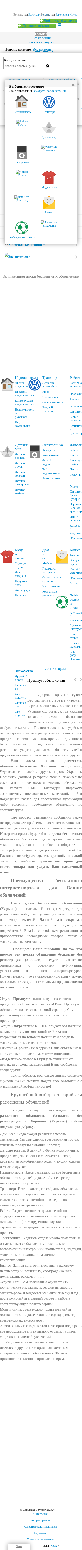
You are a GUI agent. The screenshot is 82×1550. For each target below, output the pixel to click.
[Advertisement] (41, 329)
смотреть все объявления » (51, 91)
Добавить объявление (60, 21)
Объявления (41, 38)
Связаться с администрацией (40, 1526)
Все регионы (43, 49)
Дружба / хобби (21, 677)
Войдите (18, 14)
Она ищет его (20, 695)
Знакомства (24, 671)
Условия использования (40, 1539)
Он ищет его (20, 704)
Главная (41, 34)
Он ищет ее (20, 686)
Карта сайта (40, 1533)
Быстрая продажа (41, 42)
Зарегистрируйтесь (66, 14)
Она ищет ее (20, 713)
